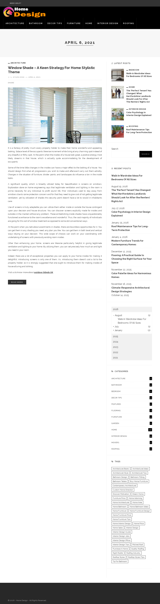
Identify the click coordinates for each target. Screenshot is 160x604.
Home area (137, 502)
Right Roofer (118, 553)
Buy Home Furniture (139, 481)
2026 (115, 309)
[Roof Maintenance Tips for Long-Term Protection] (117, 131)
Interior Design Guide (122, 532)
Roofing (128, 23)
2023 (115, 347)
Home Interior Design (122, 523)
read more (17, 282)
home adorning (135, 498)
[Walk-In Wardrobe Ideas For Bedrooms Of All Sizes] (117, 75)
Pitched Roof (137, 544)
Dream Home (138, 494)
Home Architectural (121, 502)
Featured (131, 404)
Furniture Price (119, 498)
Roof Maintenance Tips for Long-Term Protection (129, 228)
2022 (115, 352)
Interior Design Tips (121, 544)
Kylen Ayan (18, 77)
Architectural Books (121, 469)
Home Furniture (119, 511)
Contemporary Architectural (124, 485)
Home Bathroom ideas (139, 507)
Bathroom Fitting (137, 477)
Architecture (15, 23)
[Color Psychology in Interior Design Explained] (117, 114)
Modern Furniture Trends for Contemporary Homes (127, 243)
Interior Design (107, 23)
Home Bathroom (119, 507)
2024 (115, 341)
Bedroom (134, 70)
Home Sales (118, 528)
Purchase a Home (120, 549)
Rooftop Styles (119, 557)
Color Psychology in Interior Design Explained (130, 214)
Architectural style (120, 473)
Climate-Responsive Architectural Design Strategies (130, 289)
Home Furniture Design (140, 511)
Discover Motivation (121, 494)
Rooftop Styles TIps (136, 557)
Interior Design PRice (121, 540)
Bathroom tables (120, 481)
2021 (115, 357)
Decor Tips (55, 23)
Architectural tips (139, 473)
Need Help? (15, 3)
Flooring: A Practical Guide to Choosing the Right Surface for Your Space (131, 259)
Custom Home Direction (123, 490)
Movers (131, 442)
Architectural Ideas (140, 469)
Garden (131, 423)
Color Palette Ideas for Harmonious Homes (131, 275)
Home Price (139, 523)
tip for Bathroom (120, 561)
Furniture (74, 23)
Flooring (131, 410)
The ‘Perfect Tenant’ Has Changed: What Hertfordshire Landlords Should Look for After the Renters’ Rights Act (138, 96)
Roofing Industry (133, 553)
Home (88, 23)
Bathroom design (120, 477)
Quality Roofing (137, 549)
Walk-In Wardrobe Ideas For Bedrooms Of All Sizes (126, 177)
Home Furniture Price (122, 515)
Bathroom (36, 23)
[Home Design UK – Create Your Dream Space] (24, 12)
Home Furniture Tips (121, 519)
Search (114, 149)
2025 (115, 336)
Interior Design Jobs (121, 536)
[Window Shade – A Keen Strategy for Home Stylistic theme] (55, 115)
